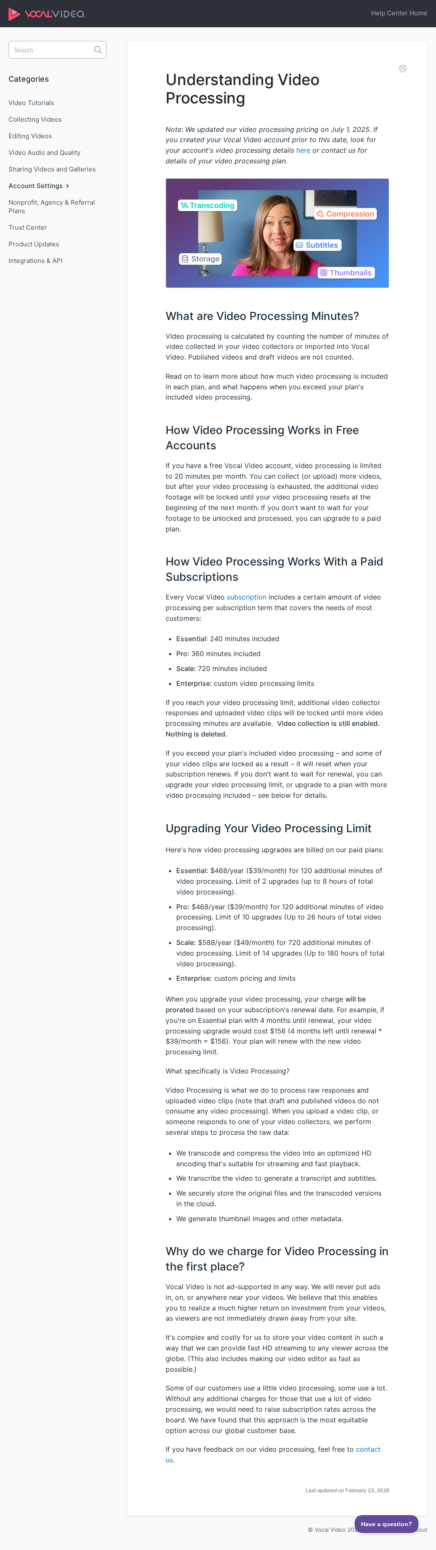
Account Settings (36, 186)
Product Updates (34, 244)
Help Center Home (399, 13)
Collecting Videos (35, 119)
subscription (247, 597)
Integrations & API (36, 261)
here (303, 150)
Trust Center (28, 227)
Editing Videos (30, 136)
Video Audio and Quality (44, 152)
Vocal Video (330, 1529)
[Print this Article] (403, 69)
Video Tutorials (31, 103)
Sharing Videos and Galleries (52, 169)
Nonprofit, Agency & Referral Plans (52, 206)
